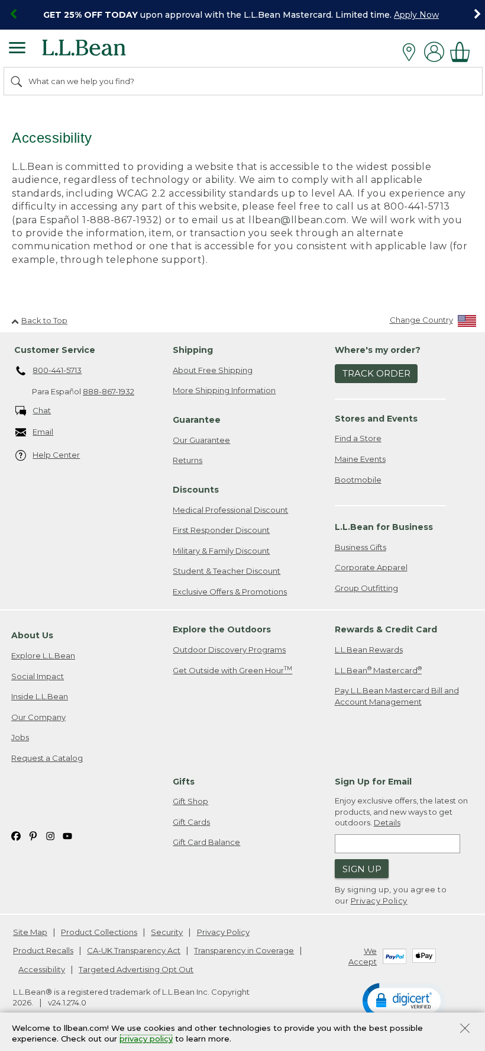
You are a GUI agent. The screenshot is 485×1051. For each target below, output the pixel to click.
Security (167, 932)
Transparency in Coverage (244, 950)
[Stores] (412, 52)
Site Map (30, 932)
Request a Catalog (47, 758)
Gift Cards (191, 822)
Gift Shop (190, 801)
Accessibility (41, 969)
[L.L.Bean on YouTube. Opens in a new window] (67, 835)
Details (387, 822)
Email (43, 431)
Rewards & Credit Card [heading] (386, 629)
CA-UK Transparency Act (133, 950)
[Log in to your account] (434, 51)
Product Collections (99, 932)
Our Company (38, 717)
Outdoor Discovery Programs (229, 649)
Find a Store (358, 438)
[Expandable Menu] (17, 49)
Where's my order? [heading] (378, 350)
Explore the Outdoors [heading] (222, 629)
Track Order (376, 373)
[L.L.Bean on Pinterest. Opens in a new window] (33, 835)
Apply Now (416, 14)
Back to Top (44, 320)
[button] (404, 1000)
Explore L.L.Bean (43, 655)
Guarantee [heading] (197, 419)
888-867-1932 (108, 391)
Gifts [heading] (184, 781)
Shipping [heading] (193, 350)
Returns (187, 460)
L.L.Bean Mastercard (378, 670)
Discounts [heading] (196, 489)
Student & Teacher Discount (226, 571)
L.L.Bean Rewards (369, 649)
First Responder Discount (221, 530)
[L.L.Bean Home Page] (100, 52)
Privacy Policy (379, 900)
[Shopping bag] (463, 51)
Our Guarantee (201, 440)
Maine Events (360, 459)
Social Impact (37, 676)
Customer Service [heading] (54, 350)
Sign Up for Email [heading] (373, 781)
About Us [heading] (32, 635)
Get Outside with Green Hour (232, 670)
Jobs (20, 737)
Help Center (56, 454)
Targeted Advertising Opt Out (136, 969)
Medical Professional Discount (230, 510)
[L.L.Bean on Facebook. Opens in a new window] (16, 835)
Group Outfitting (366, 588)
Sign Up (361, 869)
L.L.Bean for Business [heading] (384, 527)
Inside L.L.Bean (39, 696)
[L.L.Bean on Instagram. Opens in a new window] (50, 835)
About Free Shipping (213, 370)
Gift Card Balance (206, 842)
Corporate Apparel (371, 567)
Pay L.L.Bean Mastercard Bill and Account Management (397, 696)
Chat (42, 410)
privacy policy (146, 1039)
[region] (242, 15)
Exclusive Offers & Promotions (230, 591)
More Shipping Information (224, 390)
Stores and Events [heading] (376, 418)
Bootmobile (358, 479)
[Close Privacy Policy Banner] (465, 1029)
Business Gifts (360, 547)
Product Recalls (43, 950)
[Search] (17, 81)
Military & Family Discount (221, 550)
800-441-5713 (57, 370)
